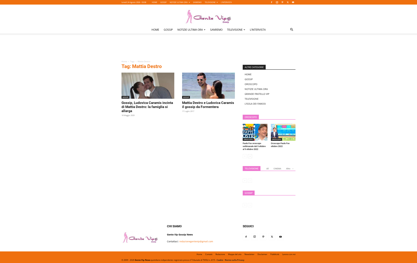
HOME (154, 2)
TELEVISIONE (210, 2)
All (267, 168)
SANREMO (197, 2)
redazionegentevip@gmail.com (196, 241)
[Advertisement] (208, 49)
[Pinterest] (282, 2)
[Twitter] (287, 2)
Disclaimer (262, 254)
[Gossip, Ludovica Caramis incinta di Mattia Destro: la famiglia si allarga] (148, 86)
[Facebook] (271, 2)
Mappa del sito (234, 254)
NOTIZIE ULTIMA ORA (179, 2)
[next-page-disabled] (250, 181)
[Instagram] (276, 2)
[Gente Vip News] (208, 15)
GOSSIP (163, 2)
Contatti (208, 254)
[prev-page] (245, 156)
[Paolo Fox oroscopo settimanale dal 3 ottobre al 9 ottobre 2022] (255, 132)
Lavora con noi (288, 254)
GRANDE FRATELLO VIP (257, 93)
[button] (291, 29)
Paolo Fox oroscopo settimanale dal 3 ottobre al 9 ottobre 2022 (254, 146)
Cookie (220, 260)
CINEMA (277, 168)
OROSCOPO (251, 84)
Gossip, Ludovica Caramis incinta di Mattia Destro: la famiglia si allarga (147, 107)
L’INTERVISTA (226, 2)
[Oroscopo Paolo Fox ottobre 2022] (283, 132)
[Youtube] (293, 2)
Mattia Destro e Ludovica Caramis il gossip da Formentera (208, 105)
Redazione (220, 254)
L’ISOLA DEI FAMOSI (255, 103)
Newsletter (249, 254)
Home (124, 61)
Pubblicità (274, 254)
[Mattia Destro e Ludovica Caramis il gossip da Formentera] (208, 86)
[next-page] (250, 156)
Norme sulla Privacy (234, 260)
